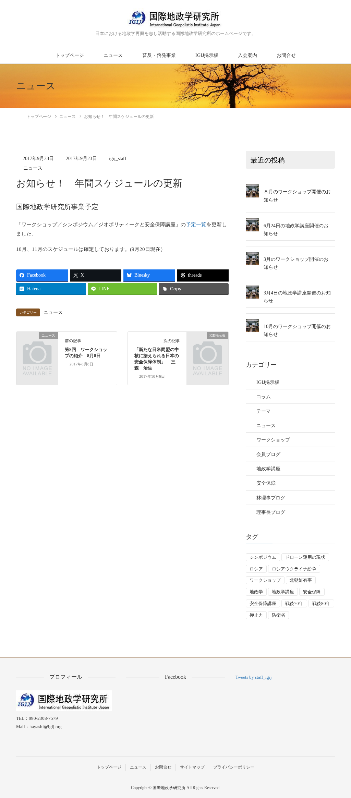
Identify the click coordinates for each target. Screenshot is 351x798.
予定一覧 (196, 224)
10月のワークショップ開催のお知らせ (297, 330)
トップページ (69, 55)
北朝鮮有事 (301, 580)
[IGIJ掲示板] (207, 344)
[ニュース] (37, 344)
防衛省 (278, 615)
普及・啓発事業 (159, 55)
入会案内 (247, 55)
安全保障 (266, 483)
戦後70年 (294, 603)
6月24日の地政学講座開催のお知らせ (296, 229)
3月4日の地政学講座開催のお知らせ (297, 296)
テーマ (263, 411)
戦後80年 (321, 603)
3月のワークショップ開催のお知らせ (296, 263)
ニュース (113, 55)
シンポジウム (263, 557)
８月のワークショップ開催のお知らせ (297, 195)
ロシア (256, 568)
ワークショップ (273, 440)
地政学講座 (268, 468)
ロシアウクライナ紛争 (294, 568)
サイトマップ (192, 767)
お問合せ (286, 55)
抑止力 (256, 615)
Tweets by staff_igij (253, 677)
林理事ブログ (270, 497)
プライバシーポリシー (233, 767)
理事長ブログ (270, 512)
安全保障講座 (263, 603)
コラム (263, 396)
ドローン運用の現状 (305, 557)
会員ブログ (268, 454)
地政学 (256, 591)
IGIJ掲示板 (206, 55)
